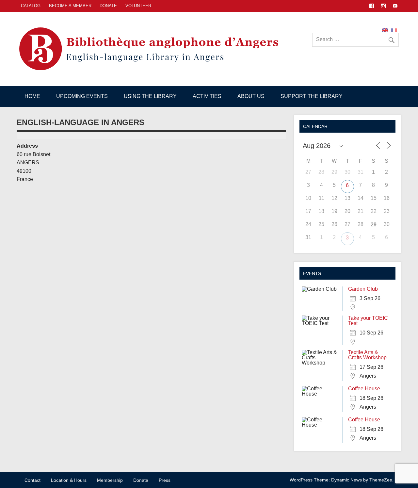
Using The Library (150, 96)
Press (164, 480)
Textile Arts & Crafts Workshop (367, 355)
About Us (251, 96)
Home (32, 96)
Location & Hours (69, 480)
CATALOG (30, 5)
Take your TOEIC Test (368, 320)
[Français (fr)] (394, 30)
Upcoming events (82, 96)
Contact (32, 480)
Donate (108, 5)
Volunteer (138, 5)
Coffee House (364, 388)
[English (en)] (385, 30)
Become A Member (70, 5)
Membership (110, 480)
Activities (207, 96)
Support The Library (312, 96)
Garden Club (363, 289)
